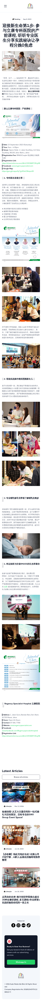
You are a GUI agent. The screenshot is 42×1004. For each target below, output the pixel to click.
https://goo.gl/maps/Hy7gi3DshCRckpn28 (18, 171)
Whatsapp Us (21, 962)
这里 (5, 587)
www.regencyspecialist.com (22, 166)
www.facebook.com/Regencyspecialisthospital (20, 731)
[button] (5, 6)
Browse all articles (21, 777)
